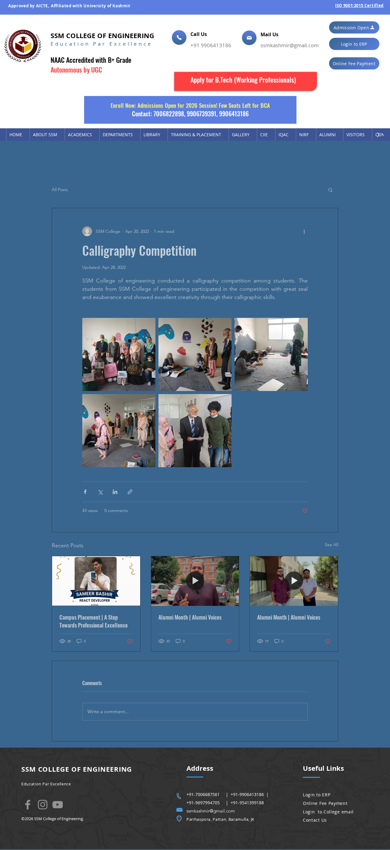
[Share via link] (130, 492)
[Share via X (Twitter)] (100, 492)
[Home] (179, 37)
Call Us (199, 34)
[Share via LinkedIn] (115, 492)
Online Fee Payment (325, 803)
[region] (245, 81)
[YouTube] (57, 804)
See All (331, 544)
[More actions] (304, 231)
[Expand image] (118, 354)
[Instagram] (42, 804)
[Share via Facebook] (85, 492)
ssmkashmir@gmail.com (290, 45)
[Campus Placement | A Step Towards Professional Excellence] (96, 581)
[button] (354, 27)
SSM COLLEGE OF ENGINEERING (102, 35)
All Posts (60, 189)
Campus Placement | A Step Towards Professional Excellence (93, 621)
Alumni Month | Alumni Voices (190, 617)
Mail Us (270, 34)
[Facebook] (27, 804)
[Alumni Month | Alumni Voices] (195, 581)
